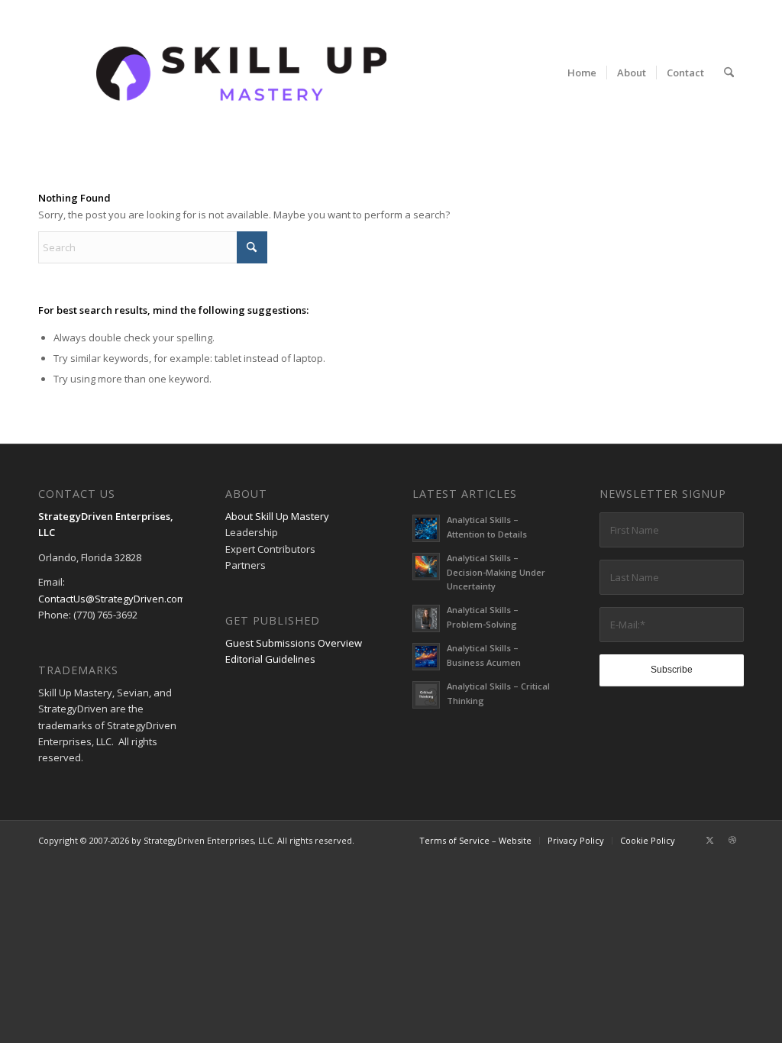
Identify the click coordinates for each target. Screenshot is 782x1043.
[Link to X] (709, 839)
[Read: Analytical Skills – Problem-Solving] (426, 618)
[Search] (729, 72)
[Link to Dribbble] (732, 839)
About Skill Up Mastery (277, 516)
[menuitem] (581, 72)
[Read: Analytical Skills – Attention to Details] (426, 528)
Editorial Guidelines (270, 659)
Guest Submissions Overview (293, 643)
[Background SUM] (241, 72)
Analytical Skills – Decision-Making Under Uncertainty (496, 572)
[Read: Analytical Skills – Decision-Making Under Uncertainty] (426, 566)
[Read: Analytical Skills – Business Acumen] (426, 656)
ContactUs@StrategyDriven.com (112, 598)
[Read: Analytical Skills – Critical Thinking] (426, 695)
